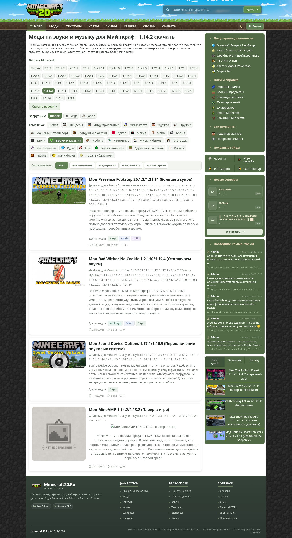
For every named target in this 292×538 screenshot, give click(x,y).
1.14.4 (186, 83)
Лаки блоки (66, 155)
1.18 (34, 83)
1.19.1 (154, 76)
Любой (55, 116)
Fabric (91, 116)
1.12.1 (137, 91)
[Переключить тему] (241, 26)
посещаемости (131, 165)
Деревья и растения (149, 148)
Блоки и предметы (230, 92)
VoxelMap (244, 66)
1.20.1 (89, 76)
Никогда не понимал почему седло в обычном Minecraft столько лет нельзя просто (231, 281)
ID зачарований (228, 102)
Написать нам (228, 518)
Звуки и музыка (68, 140)
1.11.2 (162, 91)
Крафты (41, 155)
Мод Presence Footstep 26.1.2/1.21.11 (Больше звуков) (140, 179)
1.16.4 (83, 83)
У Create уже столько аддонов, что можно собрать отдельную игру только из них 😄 (233, 324)
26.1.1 (74, 68)
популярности (107, 165)
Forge (73, 116)
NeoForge (115, 323)
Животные (121, 140)
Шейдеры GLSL (248, 55)
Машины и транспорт (52, 133)
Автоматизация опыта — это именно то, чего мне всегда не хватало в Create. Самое (234, 343)
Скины (111, 26)
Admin (215, 251)
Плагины (128, 518)
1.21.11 (99, 68)
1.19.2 (140, 76)
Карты (94, 26)
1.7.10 (46, 98)
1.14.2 (48, 91)
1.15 (174, 83)
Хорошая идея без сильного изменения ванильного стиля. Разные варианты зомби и (234, 259)
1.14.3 (35, 91)
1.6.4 (59, 98)
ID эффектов (226, 107)
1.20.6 (194, 68)
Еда (87, 148)
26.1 (86, 68)
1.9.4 (188, 91)
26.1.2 (60, 68)
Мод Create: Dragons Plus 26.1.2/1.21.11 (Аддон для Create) (236, 330)
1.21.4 (156, 68)
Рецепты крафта (228, 87)
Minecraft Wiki (228, 507)
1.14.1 (62, 91)
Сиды (223, 502)
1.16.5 (70, 83)
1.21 (182, 68)
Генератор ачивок (230, 139)
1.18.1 (192, 76)
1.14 (74, 91)
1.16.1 (124, 83)
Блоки (40, 140)
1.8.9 (34, 98)
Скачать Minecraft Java (136, 491)
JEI (219, 61)
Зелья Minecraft (228, 113)
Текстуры (74, 26)
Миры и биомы (151, 140)
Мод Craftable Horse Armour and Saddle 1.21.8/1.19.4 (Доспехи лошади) (236, 289)
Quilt (136, 238)
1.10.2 (175, 91)
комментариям (156, 165)
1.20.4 (48, 76)
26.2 (48, 68)
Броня (180, 133)
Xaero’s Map (225, 66)
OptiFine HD (225, 55)
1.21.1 (169, 68)
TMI (234, 61)
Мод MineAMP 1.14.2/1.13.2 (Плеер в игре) (129, 409)
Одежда (163, 125)
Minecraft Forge (228, 45)
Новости (220, 158)
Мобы (161, 133)
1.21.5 (142, 68)
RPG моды (180, 140)
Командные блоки (230, 97)
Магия (141, 133)
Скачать (169, 26)
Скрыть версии (43, 106)
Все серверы (233, 231)
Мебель (97, 140)
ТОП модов (222, 169)
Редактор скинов (229, 133)
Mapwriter (224, 71)
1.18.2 (178, 76)
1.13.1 (100, 91)
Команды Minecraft (230, 118)
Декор (122, 133)
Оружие (185, 125)
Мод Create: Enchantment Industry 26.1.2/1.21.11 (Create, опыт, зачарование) (236, 349)
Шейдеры (76, 125)
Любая (35, 68)
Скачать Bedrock (181, 491)
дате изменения (82, 165)
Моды (54, 26)
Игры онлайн (248, 159)
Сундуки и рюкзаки (93, 133)
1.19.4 (113, 76)
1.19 (166, 76)
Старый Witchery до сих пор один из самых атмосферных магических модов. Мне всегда (233, 304)
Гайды (175, 518)
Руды (70, 148)
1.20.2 (75, 76)
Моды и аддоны (180, 496)
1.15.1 (162, 83)
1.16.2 (110, 83)
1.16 (136, 83)
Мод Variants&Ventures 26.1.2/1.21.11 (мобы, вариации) (236, 267)
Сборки (149, 26)
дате (60, 165)
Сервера (130, 26)
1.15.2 (148, 83)
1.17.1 (46, 83)
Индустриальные (106, 125)
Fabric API (235, 50)
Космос (179, 148)
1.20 (101, 76)
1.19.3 (127, 76)
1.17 (58, 83)
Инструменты (46, 148)
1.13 (112, 91)
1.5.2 (71, 98)
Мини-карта (138, 125)
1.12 (150, 91)
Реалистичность (112, 148)
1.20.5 (35, 76)
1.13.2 (86, 91)
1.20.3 (62, 76)
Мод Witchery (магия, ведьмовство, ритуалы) (234, 312)
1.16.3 (97, 83)
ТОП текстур (252, 169)
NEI (226, 61)
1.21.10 (114, 68)
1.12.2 (124, 91)
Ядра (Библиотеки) (99, 155)
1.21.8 (129, 68)
